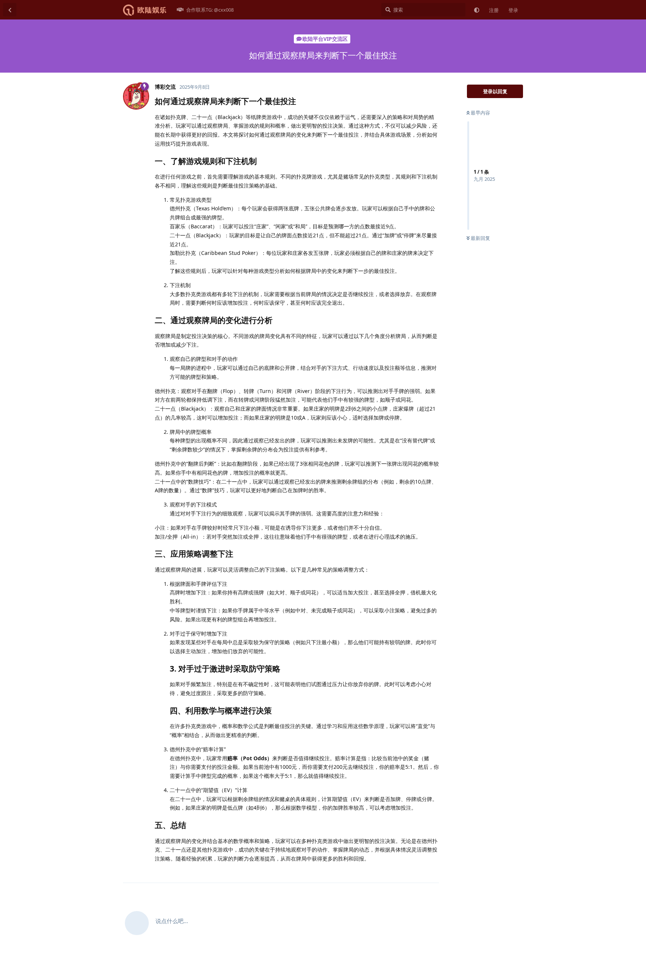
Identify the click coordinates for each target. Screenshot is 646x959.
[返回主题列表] (9, 9)
